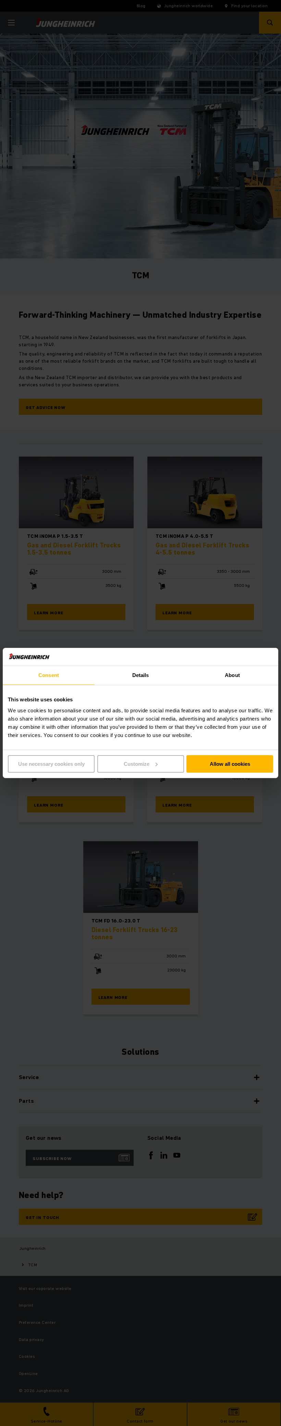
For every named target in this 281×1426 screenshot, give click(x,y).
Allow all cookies (230, 764)
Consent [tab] (48, 675)
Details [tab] (140, 675)
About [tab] (232, 675)
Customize (136, 764)
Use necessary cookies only (51, 764)
